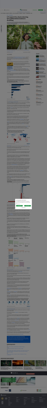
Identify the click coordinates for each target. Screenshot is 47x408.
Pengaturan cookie (23, 207)
